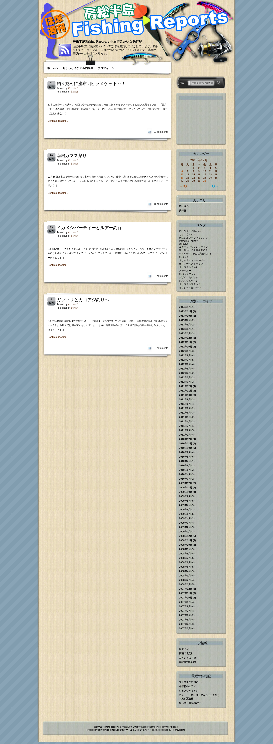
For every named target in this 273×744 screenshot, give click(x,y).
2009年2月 (185, 527)
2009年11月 (185, 487)
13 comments (160, 348)
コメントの (188, 657)
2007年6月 (185, 615)
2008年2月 (185, 580)
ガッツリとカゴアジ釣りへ (83, 299)
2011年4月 (185, 421)
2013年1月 (185, 333)
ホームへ (52, 68)
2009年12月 (185, 483)
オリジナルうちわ (188, 267)
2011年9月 (185, 399)
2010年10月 (185, 448)
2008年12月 (185, 536)
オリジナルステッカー (191, 284)
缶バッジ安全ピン (188, 280)
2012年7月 (185, 359)
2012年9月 (185, 351)
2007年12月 (185, 588)
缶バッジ (137, 730)
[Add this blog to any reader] (65, 55)
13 (182, 174)
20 (182, 177)
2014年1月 (185, 307)
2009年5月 (185, 514)
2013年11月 (185, 311)
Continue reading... (58, 120)
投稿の (185, 653)
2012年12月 (185, 337)
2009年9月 (185, 496)
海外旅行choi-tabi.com (110, 730)
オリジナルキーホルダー (192, 260)
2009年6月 (185, 509)
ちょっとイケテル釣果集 (78, 68)
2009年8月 (185, 500)
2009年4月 (185, 518)
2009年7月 (185, 505)
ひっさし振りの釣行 (190, 703)
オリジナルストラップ (191, 263)
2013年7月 (185, 320)
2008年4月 (185, 571)
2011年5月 (185, 417)
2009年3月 (185, 522)
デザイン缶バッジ (188, 277)
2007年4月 (185, 624)
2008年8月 (185, 553)
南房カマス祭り (72, 155)
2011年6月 (185, 412)
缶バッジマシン (187, 274)
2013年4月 (185, 329)
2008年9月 (185, 549)
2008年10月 (185, 544)
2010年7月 (185, 461)
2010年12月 (185, 439)
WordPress (172, 727)
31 (204, 181)
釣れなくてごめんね (190, 231)
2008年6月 (185, 562)
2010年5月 (185, 470)
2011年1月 (185, 434)
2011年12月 (185, 386)
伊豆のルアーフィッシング (193, 237)
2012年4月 (185, 373)
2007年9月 (185, 602)
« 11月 (184, 186)
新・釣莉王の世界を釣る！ (193, 250)
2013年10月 (185, 315)
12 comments (160, 132)
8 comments (161, 276)
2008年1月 (185, 584)
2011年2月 (185, 430)
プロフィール (106, 68)
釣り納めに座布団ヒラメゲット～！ (91, 83)
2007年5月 (185, 619)
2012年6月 (185, 364)
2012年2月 (185, 377)
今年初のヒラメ (187, 686)
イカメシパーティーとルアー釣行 (89, 227)
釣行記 (74, 91)
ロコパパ (73, 88)
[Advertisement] (199, 122)
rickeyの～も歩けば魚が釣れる (195, 253)
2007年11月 (185, 593)
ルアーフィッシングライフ (193, 246)
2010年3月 (185, 478)
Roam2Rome (178, 730)
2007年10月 (185, 597)
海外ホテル (127, 730)
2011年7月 (185, 408)
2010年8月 (185, 456)
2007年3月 (185, 628)
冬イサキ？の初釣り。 (191, 682)
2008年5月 (185, 566)
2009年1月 (185, 531)
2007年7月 (185, 610)
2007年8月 (185, 606)
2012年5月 (185, 368)
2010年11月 (185, 443)
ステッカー (185, 270)
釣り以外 (184, 206)
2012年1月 (185, 382)
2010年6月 (185, 465)
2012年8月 (185, 355)
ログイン (184, 649)
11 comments (161, 204)
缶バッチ (184, 257)
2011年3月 (185, 426)
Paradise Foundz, (188, 241)
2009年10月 (185, 492)
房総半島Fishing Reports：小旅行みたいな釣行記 (107, 41)
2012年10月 (185, 346)
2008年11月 (185, 540)
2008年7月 (185, 558)
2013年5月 (185, 324)
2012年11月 (185, 342)
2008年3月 (185, 575)
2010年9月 (185, 452)
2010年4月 (185, 474)
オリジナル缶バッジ (190, 287)
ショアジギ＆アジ (188, 690)
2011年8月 (185, 404)
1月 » (215, 186)
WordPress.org (187, 662)
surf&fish (183, 243)
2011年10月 (185, 395)
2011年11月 (185, 390)
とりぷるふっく (187, 234)
